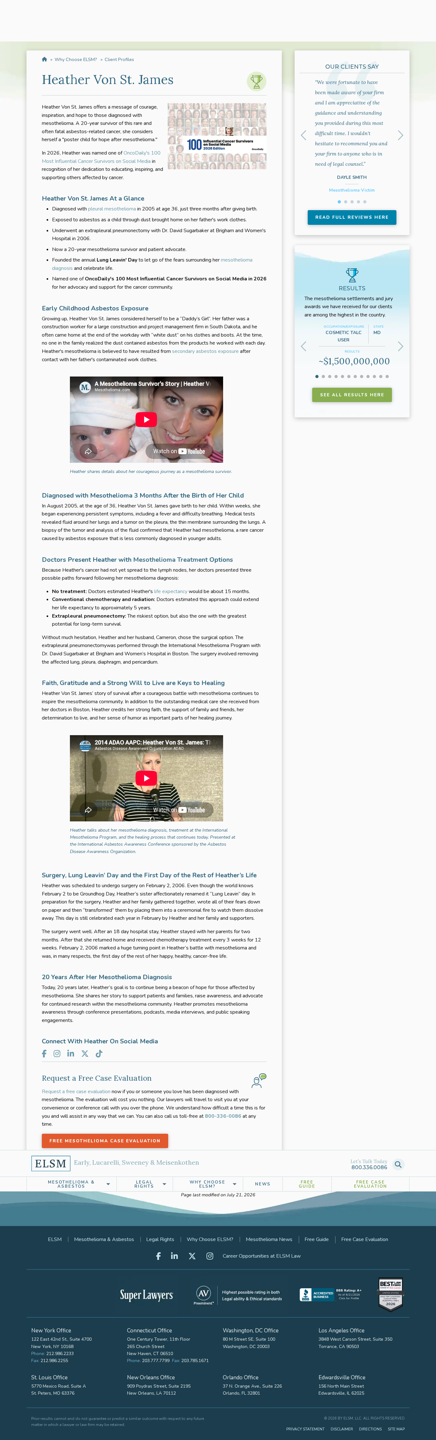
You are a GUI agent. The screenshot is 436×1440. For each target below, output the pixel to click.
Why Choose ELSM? (76, 59)
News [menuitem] (263, 1184)
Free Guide (307, 1184)
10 (374, 376)
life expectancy (170, 591)
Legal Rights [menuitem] (144, 1184)
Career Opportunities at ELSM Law (262, 1256)
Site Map (396, 1429)
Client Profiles (119, 59)
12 (387, 376)
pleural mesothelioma (112, 208)
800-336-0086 (223, 1116)
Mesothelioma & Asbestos (104, 1239)
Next (400, 135)
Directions (370, 1429)
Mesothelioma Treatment (170, 559)
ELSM (55, 1239)
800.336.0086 (369, 1167)
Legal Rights (160, 1239)
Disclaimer (342, 1429)
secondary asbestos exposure (205, 351)
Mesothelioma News (269, 1239)
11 (380, 376)
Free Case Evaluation (370, 1184)
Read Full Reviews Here (352, 217)
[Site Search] (398, 1164)
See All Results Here (352, 395)
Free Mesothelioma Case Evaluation (105, 1141)
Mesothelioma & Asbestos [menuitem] (71, 1184)
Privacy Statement (305, 1429)
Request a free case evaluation (76, 1091)
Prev (304, 135)
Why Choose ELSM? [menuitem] (207, 1184)
